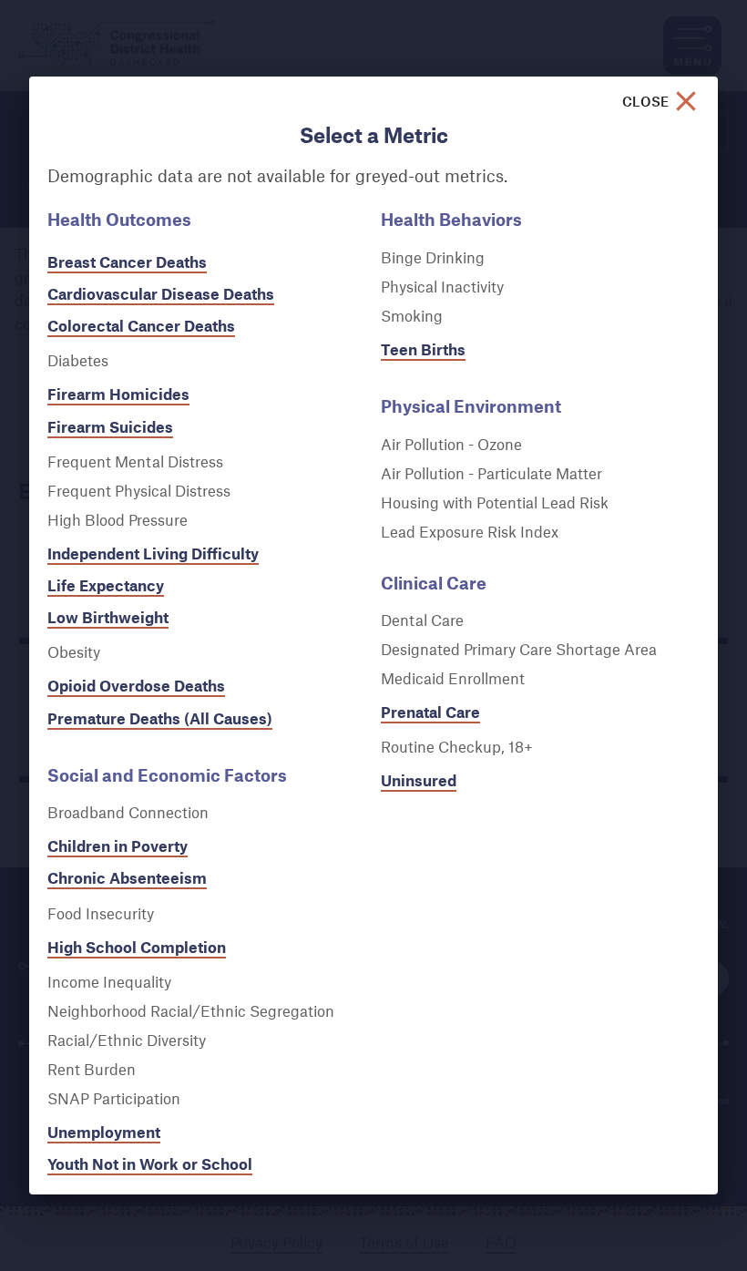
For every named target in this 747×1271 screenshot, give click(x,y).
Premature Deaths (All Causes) (159, 718)
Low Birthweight (108, 617)
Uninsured (418, 780)
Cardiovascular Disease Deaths (160, 293)
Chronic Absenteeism (127, 878)
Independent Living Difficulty (153, 553)
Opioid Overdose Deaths (136, 685)
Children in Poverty (117, 846)
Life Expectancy (105, 585)
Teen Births (423, 349)
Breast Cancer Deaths (127, 262)
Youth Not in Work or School (149, 1164)
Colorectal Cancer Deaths (141, 325)
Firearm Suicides (110, 427)
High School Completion (136, 947)
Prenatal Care (430, 712)
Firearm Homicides (118, 394)
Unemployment (103, 1132)
